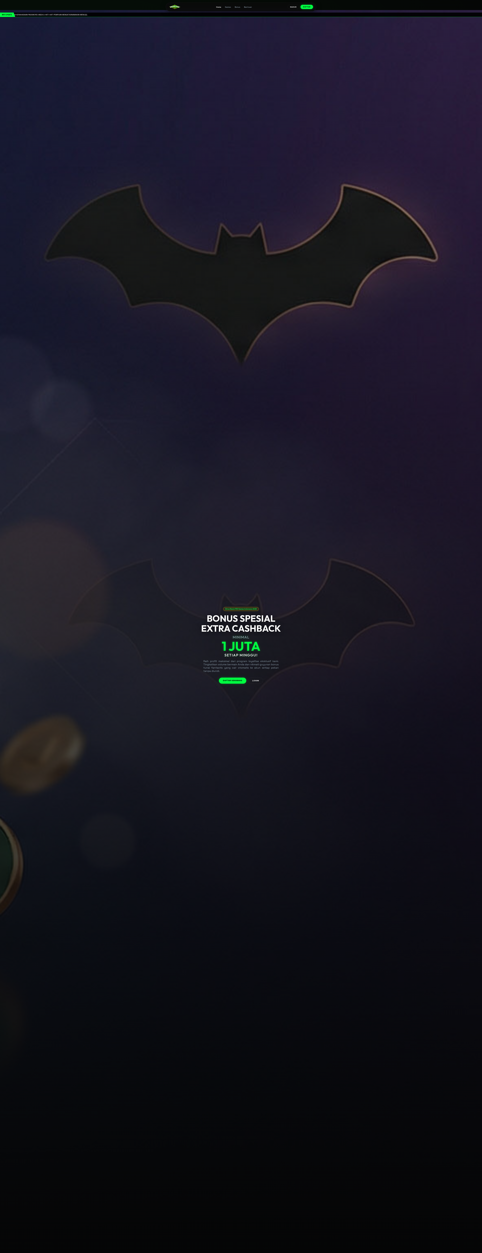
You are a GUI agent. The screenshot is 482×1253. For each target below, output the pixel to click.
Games (228, 7)
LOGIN (255, 680)
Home (218, 7)
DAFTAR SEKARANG (232, 680)
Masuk (293, 7)
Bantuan (248, 7)
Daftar (307, 7)
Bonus (237, 7)
